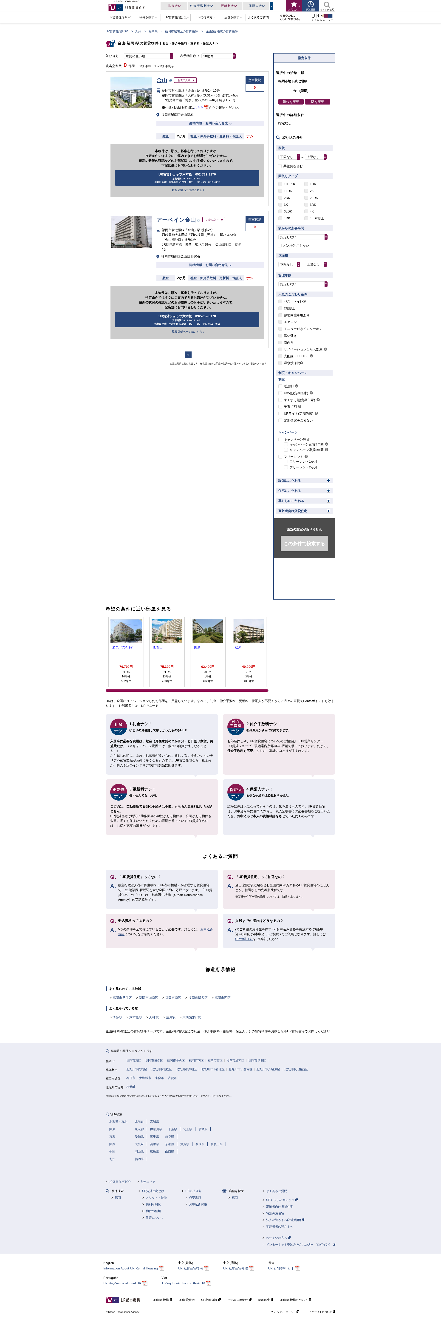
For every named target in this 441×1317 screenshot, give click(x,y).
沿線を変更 (291, 102)
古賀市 (172, 1077)
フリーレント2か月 (303, 467)
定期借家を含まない (298, 420)
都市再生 (264, 1300)
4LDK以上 (317, 218)
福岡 (118, 1197)
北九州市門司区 (136, 1069)
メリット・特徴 (156, 1197)
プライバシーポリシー (284, 1312)
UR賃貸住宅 (187, 1300)
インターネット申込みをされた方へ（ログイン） (299, 1244)
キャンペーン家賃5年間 (307, 450)
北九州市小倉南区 (240, 1069)
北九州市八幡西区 (296, 1069)
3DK (313, 205)
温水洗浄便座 (293, 363)
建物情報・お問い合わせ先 (208, 123)
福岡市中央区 (176, 1060)
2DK (287, 198)
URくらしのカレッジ (280, 1200)
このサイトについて (321, 1312)
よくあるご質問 (276, 1191)
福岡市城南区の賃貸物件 (181, 31)
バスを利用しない (296, 245)
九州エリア (147, 1182)
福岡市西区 (223, 998)
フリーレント (293, 457)
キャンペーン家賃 (297, 439)
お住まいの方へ (277, 1238)
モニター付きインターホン (303, 329)
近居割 (289, 386)
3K (286, 205)
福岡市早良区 (122, 998)
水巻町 (130, 1086)
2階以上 (289, 308)
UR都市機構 (161, 1300)
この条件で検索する (304, 543)
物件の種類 (153, 1211)
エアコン (290, 322)
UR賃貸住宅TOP (117, 31)
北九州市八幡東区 (268, 1069)
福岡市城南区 (148, 998)
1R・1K (289, 184)
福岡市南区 (173, 998)
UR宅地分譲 (209, 1300)
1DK (313, 184)
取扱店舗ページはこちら (187, 190)
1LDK (288, 191)
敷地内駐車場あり (297, 315)
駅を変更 (317, 102)
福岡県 (153, 31)
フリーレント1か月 (303, 461)
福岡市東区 (133, 1060)
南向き (289, 342)
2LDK (314, 198)
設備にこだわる (289, 480)
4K (312, 211)
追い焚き (290, 335)
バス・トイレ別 (295, 301)
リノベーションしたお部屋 (303, 349)
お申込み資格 (198, 1204)
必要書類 (195, 1197)
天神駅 (154, 1017)
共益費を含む (293, 166)
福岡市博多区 (198, 998)
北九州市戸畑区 (186, 1069)
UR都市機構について (294, 1300)
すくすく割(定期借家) (299, 400)
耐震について (155, 1217)
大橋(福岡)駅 (191, 1017)
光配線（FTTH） (296, 356)
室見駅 (170, 1017)
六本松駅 (135, 1017)
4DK (287, 218)
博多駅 (117, 1017)
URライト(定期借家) (298, 413)
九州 (138, 31)
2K (312, 191)
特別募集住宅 (275, 1213)
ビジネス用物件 (238, 1300)
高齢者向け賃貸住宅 (292, 511)
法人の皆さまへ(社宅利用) (284, 1220)
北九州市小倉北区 (213, 1069)
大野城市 (145, 1077)
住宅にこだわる (289, 491)
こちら (199, 107)
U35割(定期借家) (296, 393)
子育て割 (290, 406)
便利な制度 (153, 1204)
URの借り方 (244, 939)
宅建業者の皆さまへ (279, 1226)
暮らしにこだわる (291, 501)
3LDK (288, 211)
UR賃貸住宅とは (153, 1191)
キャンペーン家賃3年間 (307, 444)
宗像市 (159, 1077)
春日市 (130, 1077)
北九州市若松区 (161, 1069)
